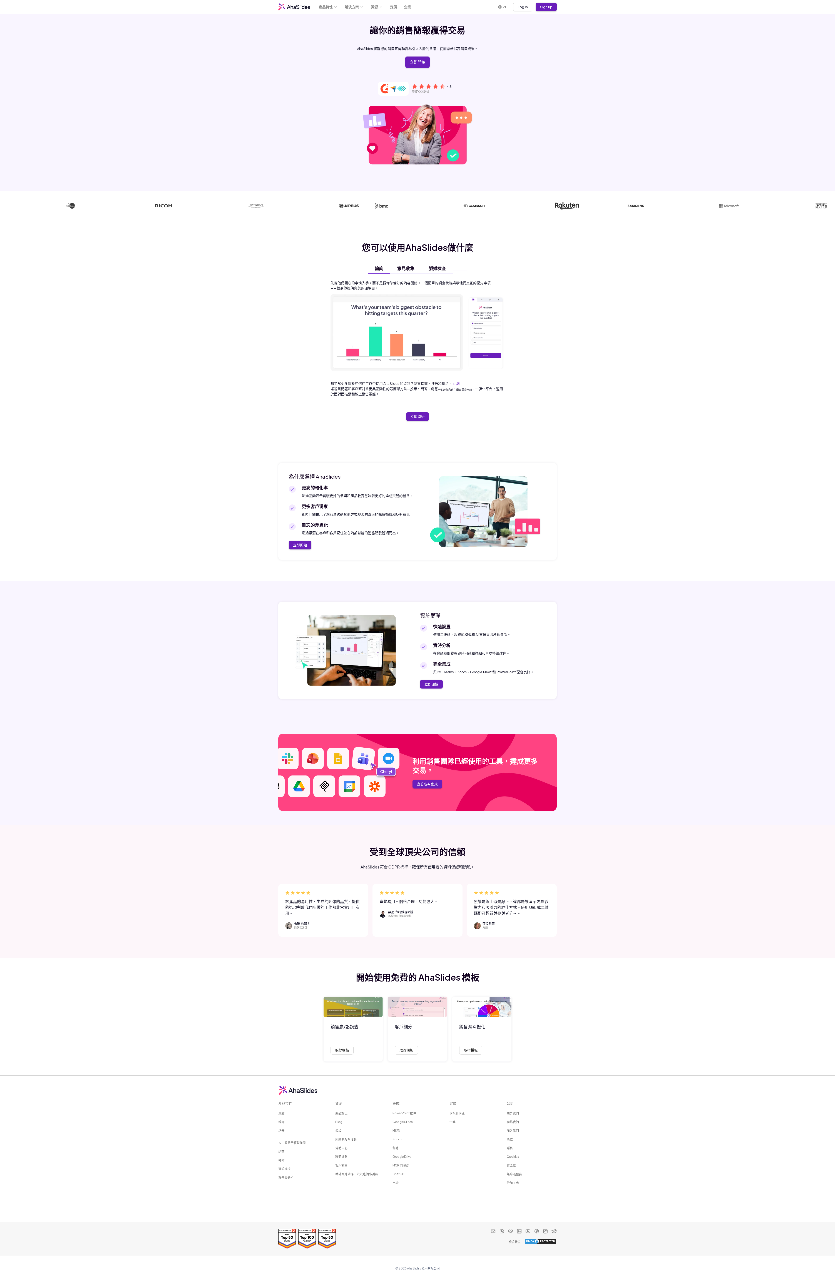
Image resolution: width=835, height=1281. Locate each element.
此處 (456, 383)
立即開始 (417, 62)
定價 (393, 7)
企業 (407, 7)
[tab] (379, 268)
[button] (328, 7)
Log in (523, 7)
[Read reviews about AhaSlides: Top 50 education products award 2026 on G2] (327, 1239)
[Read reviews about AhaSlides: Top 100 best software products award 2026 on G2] (307, 1239)
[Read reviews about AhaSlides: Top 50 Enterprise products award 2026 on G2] (287, 1239)
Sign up (546, 7)
